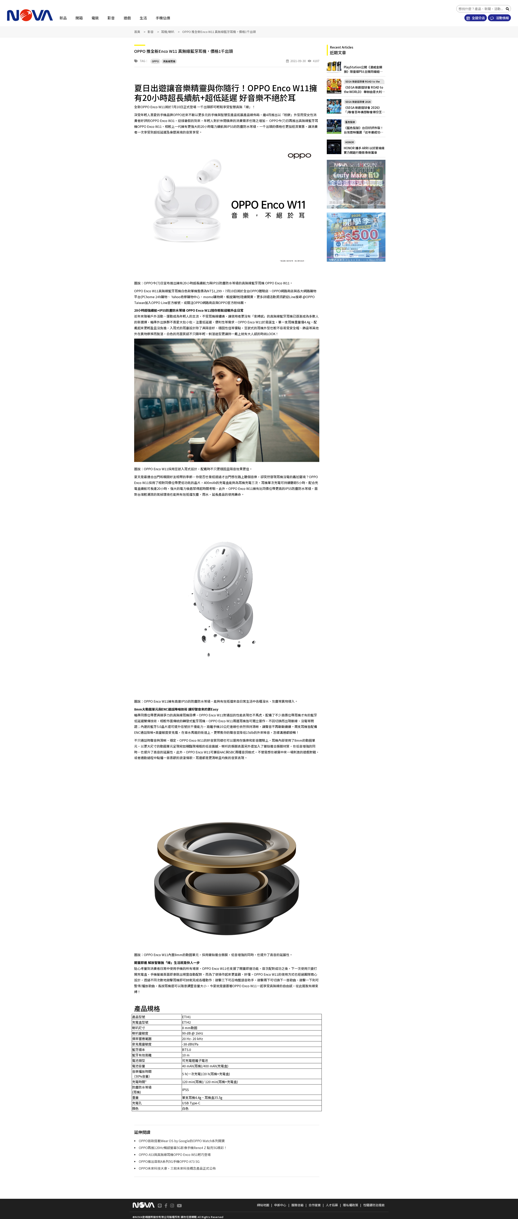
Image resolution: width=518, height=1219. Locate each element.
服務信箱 (297, 1205)
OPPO (155, 61)
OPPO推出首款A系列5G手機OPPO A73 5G (169, 1161)
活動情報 (502, 17)
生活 (143, 17)
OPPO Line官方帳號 (165, 302)
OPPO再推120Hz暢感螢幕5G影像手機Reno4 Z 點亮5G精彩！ (183, 1147)
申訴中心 (280, 1205)
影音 (111, 17)
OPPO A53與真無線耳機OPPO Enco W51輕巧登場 (175, 1154)
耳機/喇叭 (167, 32)
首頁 (137, 32)
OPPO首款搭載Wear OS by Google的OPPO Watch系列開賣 (182, 1140)
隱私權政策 (350, 1205)
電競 (95, 17)
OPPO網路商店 (204, 302)
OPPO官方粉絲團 (231, 302)
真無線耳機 (169, 61)
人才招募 (332, 1205)
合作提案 (315, 1205)
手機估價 (163, 17)
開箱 (79, 17)
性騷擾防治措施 (373, 1205)
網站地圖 (263, 1205)
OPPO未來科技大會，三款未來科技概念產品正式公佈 (177, 1168)
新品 (63, 17)
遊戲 (127, 17)
